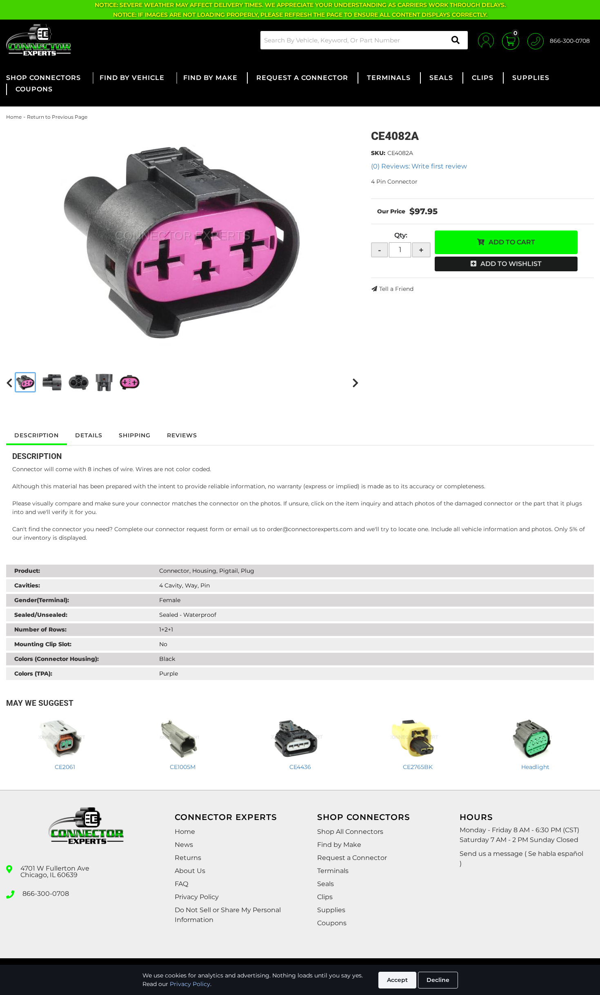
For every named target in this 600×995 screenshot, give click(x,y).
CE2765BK (418, 767)
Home (14, 117)
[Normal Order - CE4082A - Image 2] (52, 382)
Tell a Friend (396, 289)
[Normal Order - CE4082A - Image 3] (78, 382)
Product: (27, 570)
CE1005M (183, 767)
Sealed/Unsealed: (40, 614)
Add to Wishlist (511, 264)
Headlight (535, 767)
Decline (438, 980)
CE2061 (65, 767)
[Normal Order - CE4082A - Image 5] (129, 382)
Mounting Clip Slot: (42, 644)
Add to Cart (512, 242)
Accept (397, 980)
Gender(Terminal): (41, 600)
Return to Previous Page (57, 117)
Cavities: (27, 585)
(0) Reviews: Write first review (419, 166)
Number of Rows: (40, 629)
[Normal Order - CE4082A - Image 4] (104, 382)
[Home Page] (86, 833)
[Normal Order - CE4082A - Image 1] (25, 382)
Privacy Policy (190, 984)
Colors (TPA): (33, 673)
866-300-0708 (45, 894)
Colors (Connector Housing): (56, 659)
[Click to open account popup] (486, 40)
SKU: (378, 153)
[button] (364, 40)
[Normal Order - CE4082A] (182, 239)
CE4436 (300, 767)
